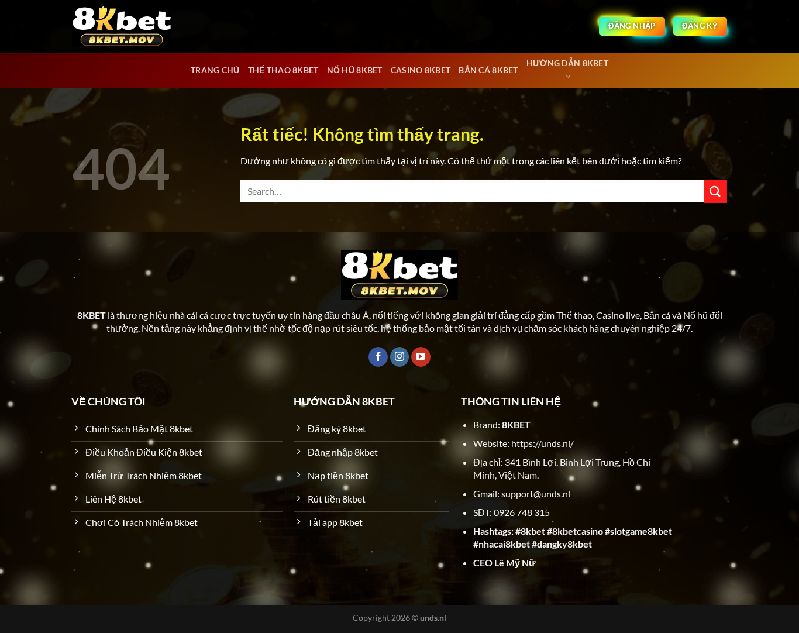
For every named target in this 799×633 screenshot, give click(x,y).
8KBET (516, 424)
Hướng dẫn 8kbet (567, 63)
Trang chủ (215, 70)
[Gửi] (715, 191)
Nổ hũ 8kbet (355, 70)
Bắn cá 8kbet (488, 70)
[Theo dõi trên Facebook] (378, 357)
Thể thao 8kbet (283, 70)
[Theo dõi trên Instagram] (399, 357)
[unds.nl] (121, 26)
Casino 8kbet (420, 70)
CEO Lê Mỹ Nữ (504, 562)
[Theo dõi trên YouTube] (421, 357)
